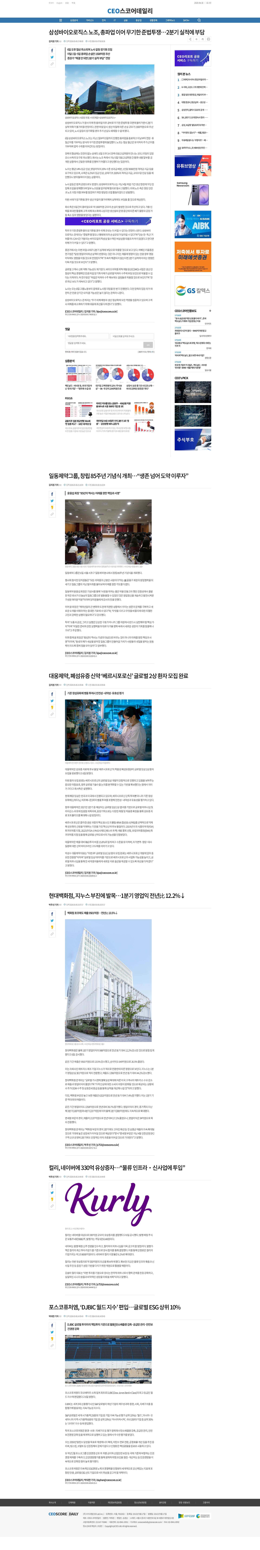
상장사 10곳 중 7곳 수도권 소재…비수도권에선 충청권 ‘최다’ (140, 387)
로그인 (208, 2)
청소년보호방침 (140, 1502)
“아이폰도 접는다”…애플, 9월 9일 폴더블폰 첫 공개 (195, 132)
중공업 (139, 20)
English (59, 2)
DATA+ (186, 20)
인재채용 (71, 1502)
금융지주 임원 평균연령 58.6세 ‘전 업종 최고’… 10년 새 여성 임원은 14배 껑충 (78, 423)
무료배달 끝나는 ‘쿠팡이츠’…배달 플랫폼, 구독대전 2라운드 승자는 (195, 140)
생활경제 (153, 20)
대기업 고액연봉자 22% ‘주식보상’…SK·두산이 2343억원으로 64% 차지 (109, 388)
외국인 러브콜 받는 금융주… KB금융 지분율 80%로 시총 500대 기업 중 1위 (113, 405)
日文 (67, 2)
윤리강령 (162, 1502)
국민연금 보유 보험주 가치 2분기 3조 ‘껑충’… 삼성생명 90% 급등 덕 (112, 422)
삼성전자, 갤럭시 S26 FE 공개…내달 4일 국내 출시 (195, 109)
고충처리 (206, 1502)
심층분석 (74, 20)
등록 (148, 345)
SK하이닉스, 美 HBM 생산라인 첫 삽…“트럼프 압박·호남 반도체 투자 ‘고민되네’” (195, 147)
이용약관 (91, 1502)
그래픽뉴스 (170, 20)
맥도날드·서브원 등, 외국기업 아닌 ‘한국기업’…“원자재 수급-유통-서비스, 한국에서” (78, 388)
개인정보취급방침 (115, 1502)
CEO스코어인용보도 (185, 311)
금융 (126, 20)
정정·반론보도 (184, 1502)
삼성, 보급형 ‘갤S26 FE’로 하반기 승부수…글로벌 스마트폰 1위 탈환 (195, 125)
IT (115, 20)
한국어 (51, 2)
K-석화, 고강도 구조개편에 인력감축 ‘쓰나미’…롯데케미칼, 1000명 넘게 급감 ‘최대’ (195, 87)
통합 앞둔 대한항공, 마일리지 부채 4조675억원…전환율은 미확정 (195, 94)
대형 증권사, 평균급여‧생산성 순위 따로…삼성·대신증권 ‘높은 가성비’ (195, 102)
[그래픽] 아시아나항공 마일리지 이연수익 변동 (195, 79)
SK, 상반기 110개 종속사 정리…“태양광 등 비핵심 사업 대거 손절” (195, 117)
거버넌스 (90, 20)
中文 (73, 2)
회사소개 (52, 1502)
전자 (104, 20)
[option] (193, 193)
